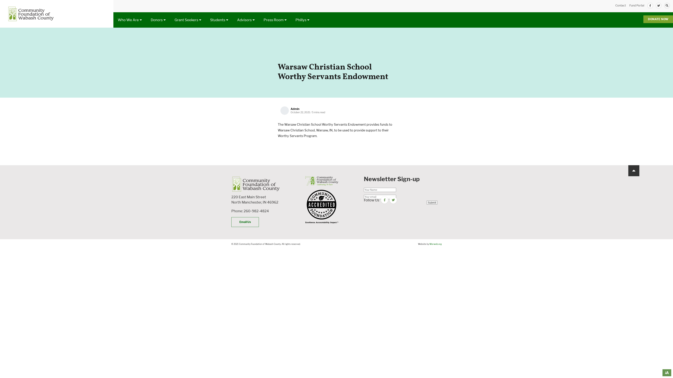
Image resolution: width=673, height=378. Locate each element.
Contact (620, 5)
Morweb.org (436, 244)
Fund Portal (636, 5)
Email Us (245, 222)
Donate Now (658, 19)
